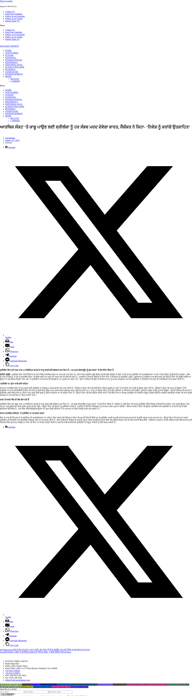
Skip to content (6, 1)
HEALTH (14, 79)
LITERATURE (11, 72)
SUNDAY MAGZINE (14, 67)
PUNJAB (9, 55)
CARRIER (15, 81)
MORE (8, 76)
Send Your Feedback (13, 14)
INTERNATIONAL (13, 60)
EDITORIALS (11, 62)
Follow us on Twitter (13, 19)
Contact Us (9, 11)
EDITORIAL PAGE (13, 65)
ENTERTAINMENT (14, 74)
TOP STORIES (11, 53)
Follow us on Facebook (15, 16)
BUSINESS (10, 69)
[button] (96, 25)
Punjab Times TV (12, 21)
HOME (8, 50)
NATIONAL (10, 58)
